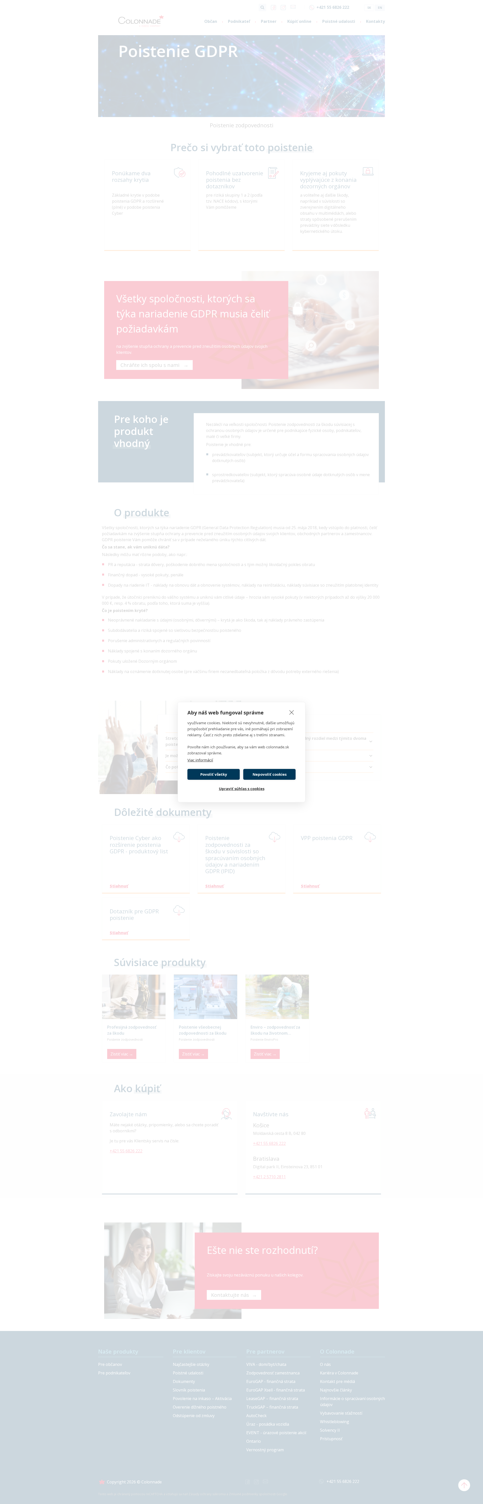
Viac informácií (200, 759)
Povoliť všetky (213, 774)
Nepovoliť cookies (270, 774)
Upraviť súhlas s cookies (241, 788)
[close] (292, 712)
